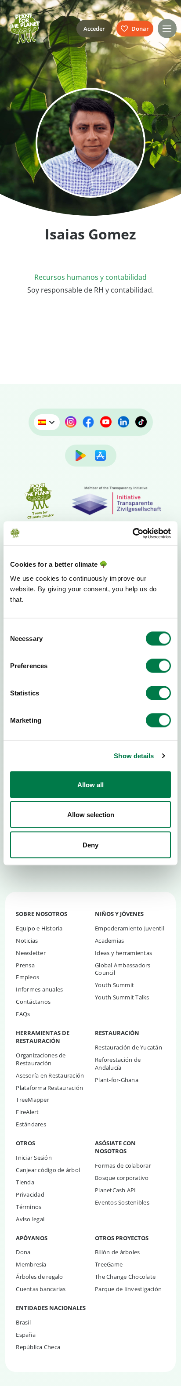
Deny (90, 844)
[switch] (158, 666)
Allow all (90, 784)
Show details (134, 756)
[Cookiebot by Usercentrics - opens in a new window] (132, 533)
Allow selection (90, 814)
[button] (167, 28)
